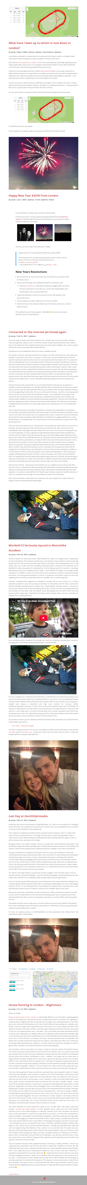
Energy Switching (45, 71)
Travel (37, 200)
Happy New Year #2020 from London (33, 195)
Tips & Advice (48, 52)
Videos (51, 200)
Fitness (31, 52)
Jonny (13, 52)
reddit (13, 732)
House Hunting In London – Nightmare (35, 1005)
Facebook (48, 640)
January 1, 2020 (51, 265)
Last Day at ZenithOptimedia (28, 816)
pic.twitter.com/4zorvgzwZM (27, 262)
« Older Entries (14, 1174)
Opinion (38, 52)
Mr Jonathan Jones (47, 1182)
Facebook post (27, 732)
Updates (57, 52)
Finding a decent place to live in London (22, 1017)
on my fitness (30, 286)
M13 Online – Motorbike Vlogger (23, 726)
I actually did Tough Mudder (25, 1109)
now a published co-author (27, 62)
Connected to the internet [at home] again (37, 332)
